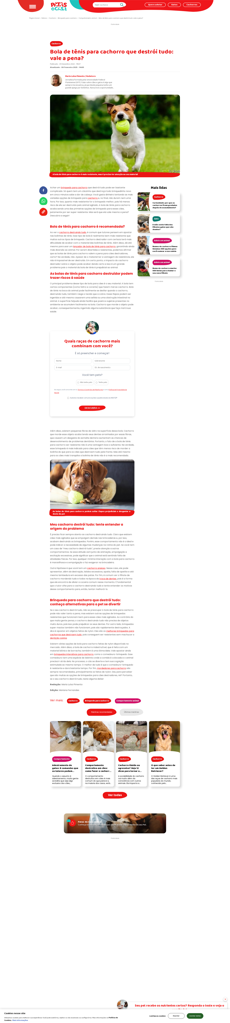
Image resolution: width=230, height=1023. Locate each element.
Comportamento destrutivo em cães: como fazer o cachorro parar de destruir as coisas (98, 771)
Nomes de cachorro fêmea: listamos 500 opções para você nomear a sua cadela (165, 249)
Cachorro (56, 43)
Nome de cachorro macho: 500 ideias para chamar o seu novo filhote (165, 271)
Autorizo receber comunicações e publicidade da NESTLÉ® (93, 398)
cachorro (93, 198)
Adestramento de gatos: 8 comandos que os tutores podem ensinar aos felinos (65, 769)
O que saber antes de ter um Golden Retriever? (163, 768)
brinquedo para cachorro (74, 187)
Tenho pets (102, 382)
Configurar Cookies (157, 1015)
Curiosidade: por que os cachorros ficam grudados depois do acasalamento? (165, 205)
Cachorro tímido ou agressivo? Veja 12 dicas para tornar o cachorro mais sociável (131, 769)
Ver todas (115, 795)
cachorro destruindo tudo (72, 232)
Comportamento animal (127, 700)
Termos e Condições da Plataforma (90, 389)
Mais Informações (20, 1020)
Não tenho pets (86, 382)
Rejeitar (176, 1015)
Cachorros (191, 5)
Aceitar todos (195, 1015)
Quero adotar (155, 5)
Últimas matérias (131, 712)
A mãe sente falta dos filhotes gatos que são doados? (163, 227)
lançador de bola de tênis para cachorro (94, 246)
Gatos (174, 5)
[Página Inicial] (59, 6)
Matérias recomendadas (101, 712)
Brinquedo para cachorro (97, 700)
